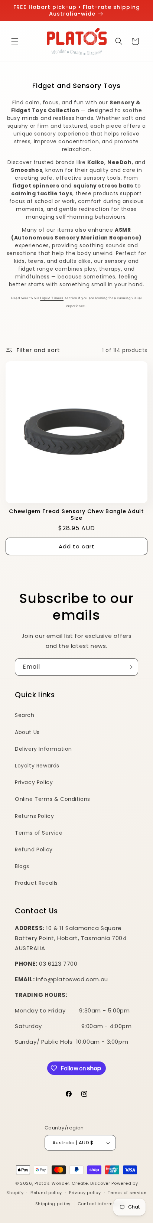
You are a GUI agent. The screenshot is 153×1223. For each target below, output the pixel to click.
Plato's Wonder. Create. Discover (72, 1183)
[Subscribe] (129, 667)
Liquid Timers (52, 298)
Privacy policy (85, 1193)
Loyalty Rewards (37, 765)
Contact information (101, 1204)
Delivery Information (43, 749)
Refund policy (46, 1193)
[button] (15, 41)
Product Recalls (36, 883)
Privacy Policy (34, 782)
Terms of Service (39, 832)
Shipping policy (53, 1204)
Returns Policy (34, 816)
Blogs (22, 866)
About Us (27, 732)
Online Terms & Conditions (52, 799)
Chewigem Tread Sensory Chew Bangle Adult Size (76, 514)
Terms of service (127, 1193)
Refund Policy (34, 849)
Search (25, 715)
